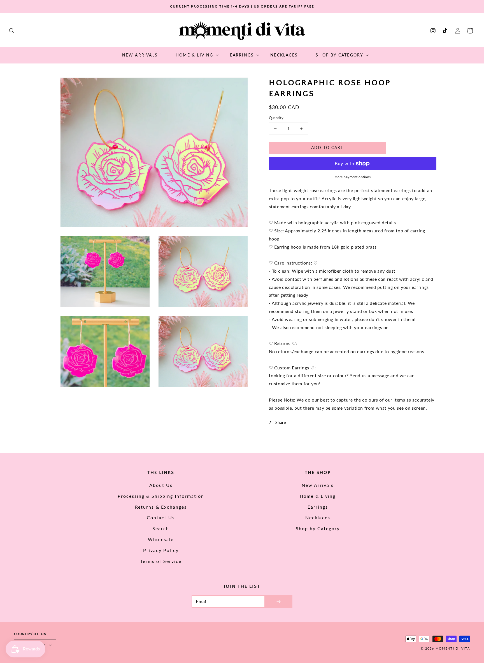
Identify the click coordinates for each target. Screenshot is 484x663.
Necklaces (317, 517)
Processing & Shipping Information (161, 496)
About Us (161, 485)
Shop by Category (318, 528)
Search (160, 528)
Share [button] (280, 422)
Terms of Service (161, 561)
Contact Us (161, 517)
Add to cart (327, 147)
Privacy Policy (161, 550)
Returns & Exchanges (161, 506)
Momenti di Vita (453, 648)
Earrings (318, 506)
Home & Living (318, 496)
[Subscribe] (278, 601)
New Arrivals (318, 485)
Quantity (276, 117)
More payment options (352, 177)
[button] (12, 31)
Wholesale (161, 539)
